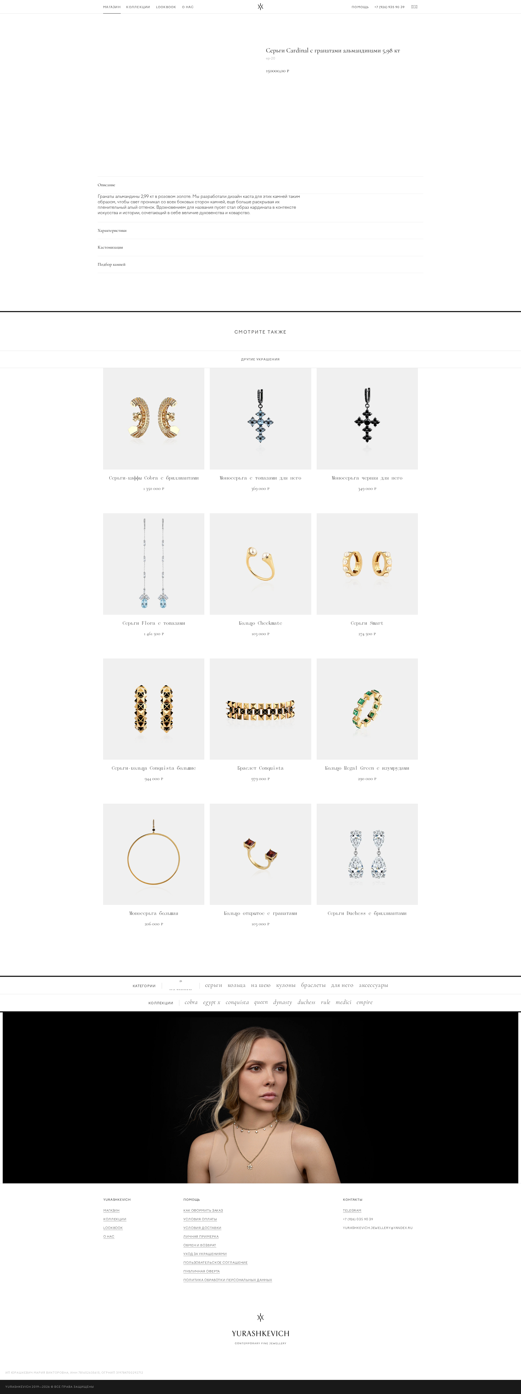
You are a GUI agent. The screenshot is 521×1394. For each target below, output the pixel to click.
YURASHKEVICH (117, 1200)
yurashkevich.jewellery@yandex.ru (378, 1228)
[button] (342, 89)
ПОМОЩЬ (191, 1200)
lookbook (113, 1228)
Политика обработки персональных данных (227, 1280)
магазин (111, 1210)
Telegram (352, 1210)
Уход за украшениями (205, 1254)
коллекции (114, 1219)
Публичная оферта (201, 1271)
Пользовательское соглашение (215, 1263)
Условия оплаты (200, 1219)
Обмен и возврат (199, 1245)
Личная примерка (201, 1236)
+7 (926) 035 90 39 (358, 1219)
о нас (109, 1236)
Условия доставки (202, 1228)
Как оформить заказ (203, 1210)
